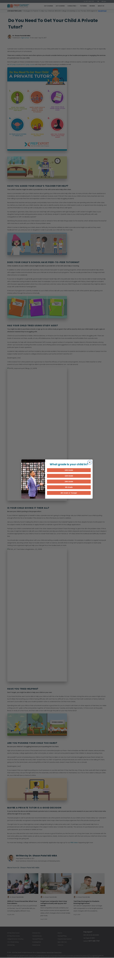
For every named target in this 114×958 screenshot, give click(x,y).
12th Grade (69, 470)
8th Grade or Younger (69, 493)
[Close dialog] (89, 462)
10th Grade (69, 481)
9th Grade (69, 487)
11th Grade (69, 476)
